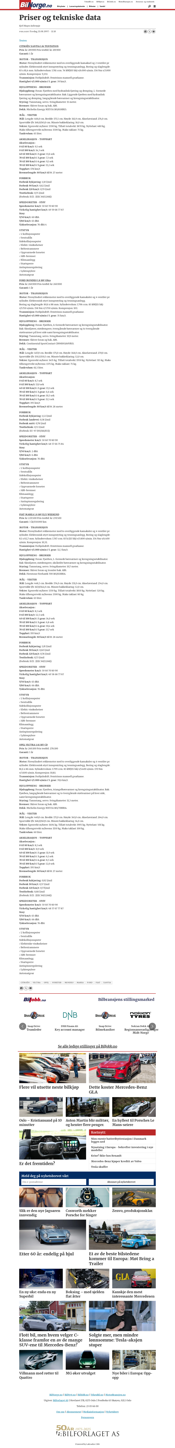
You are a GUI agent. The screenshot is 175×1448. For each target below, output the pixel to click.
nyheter (56, 983)
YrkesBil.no (89, 2)
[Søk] (149, 6)
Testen (23, 40)
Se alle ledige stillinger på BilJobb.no (87, 1046)
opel (46, 983)
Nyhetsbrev (112, 1411)
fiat (98, 983)
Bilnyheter (61, 6)
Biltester (92, 6)
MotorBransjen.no (126, 2)
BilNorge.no (56, 1394)
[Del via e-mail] (154, 31)
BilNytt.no (100, 2)
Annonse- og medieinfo (145, 2)
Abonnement (73, 1411)
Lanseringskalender (77, 6)
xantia (107, 983)
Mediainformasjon (93, 1411)
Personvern (87, 1417)
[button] (22, 1026)
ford (89, 983)
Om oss (60, 1411)
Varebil (102, 6)
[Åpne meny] (154, 6)
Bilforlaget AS (60, 1400)
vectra (37, 983)
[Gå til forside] (35, 4)
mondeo (69, 983)
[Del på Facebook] (145, 31)
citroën (25, 983)
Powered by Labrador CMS (87, 1444)
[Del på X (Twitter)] (149, 31)
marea (80, 983)
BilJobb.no (111, 2)
